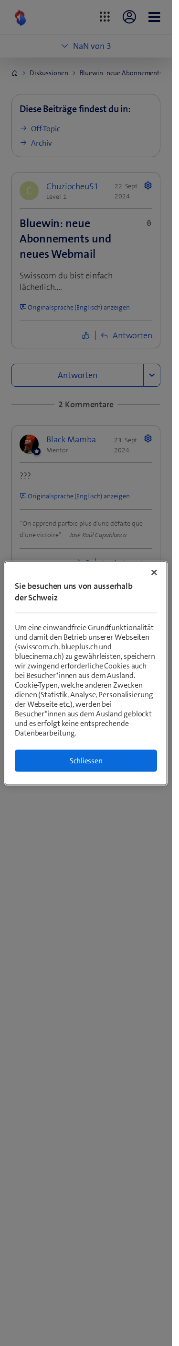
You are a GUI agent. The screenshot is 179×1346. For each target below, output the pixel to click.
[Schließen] (154, 572)
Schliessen (86, 760)
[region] (86, 673)
